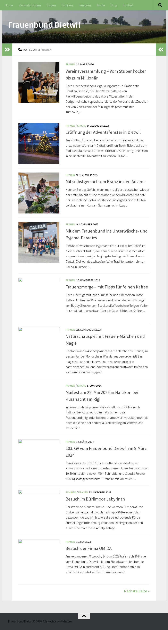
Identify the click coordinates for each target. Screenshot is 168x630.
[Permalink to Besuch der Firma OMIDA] (38, 559)
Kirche (100, 5)
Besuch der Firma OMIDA (89, 548)
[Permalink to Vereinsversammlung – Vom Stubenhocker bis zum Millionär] (38, 82)
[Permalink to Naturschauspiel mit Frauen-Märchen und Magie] (38, 347)
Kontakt (128, 5)
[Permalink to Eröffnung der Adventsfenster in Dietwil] (38, 143)
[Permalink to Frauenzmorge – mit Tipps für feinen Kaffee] (38, 298)
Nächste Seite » (137, 591)
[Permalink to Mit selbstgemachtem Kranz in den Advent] (38, 193)
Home (9, 5)
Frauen (51, 5)
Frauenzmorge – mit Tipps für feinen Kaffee (107, 287)
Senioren (84, 5)
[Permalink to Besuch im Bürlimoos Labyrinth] (38, 510)
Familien (67, 5)
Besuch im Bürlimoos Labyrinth (95, 499)
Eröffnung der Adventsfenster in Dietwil (103, 132)
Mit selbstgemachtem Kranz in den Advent (105, 181)
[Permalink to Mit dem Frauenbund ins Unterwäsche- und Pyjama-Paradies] (38, 242)
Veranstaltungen (30, 5)
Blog (114, 5)
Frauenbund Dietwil (44, 24)
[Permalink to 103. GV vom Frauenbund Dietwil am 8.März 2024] (38, 459)
